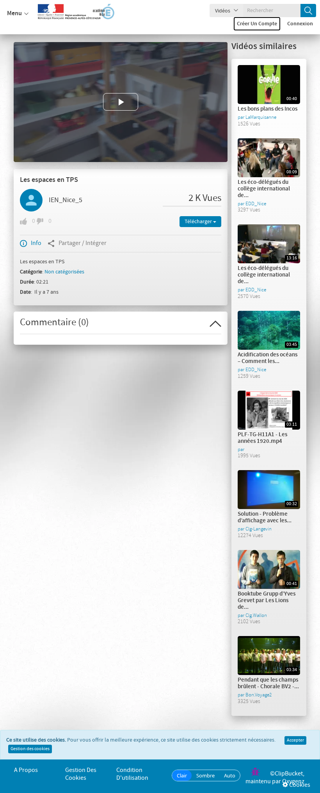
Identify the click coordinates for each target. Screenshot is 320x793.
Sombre (205, 775)
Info (36, 243)
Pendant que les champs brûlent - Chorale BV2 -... (268, 683)
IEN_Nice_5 (65, 200)
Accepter (295, 740)
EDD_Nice (255, 204)
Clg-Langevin (258, 529)
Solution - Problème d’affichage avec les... (265, 517)
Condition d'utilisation (132, 774)
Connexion (300, 23)
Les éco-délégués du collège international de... (264, 188)
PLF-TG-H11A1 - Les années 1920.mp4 (262, 438)
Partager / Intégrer (83, 243)
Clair (182, 775)
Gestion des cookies (30, 749)
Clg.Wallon (256, 615)
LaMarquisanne (260, 117)
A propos (26, 770)
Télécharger (199, 221)
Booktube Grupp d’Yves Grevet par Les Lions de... (266, 600)
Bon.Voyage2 (258, 695)
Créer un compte (257, 23)
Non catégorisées (64, 271)
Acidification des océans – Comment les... (267, 358)
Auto (229, 775)
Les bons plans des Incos (267, 109)
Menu (14, 13)
